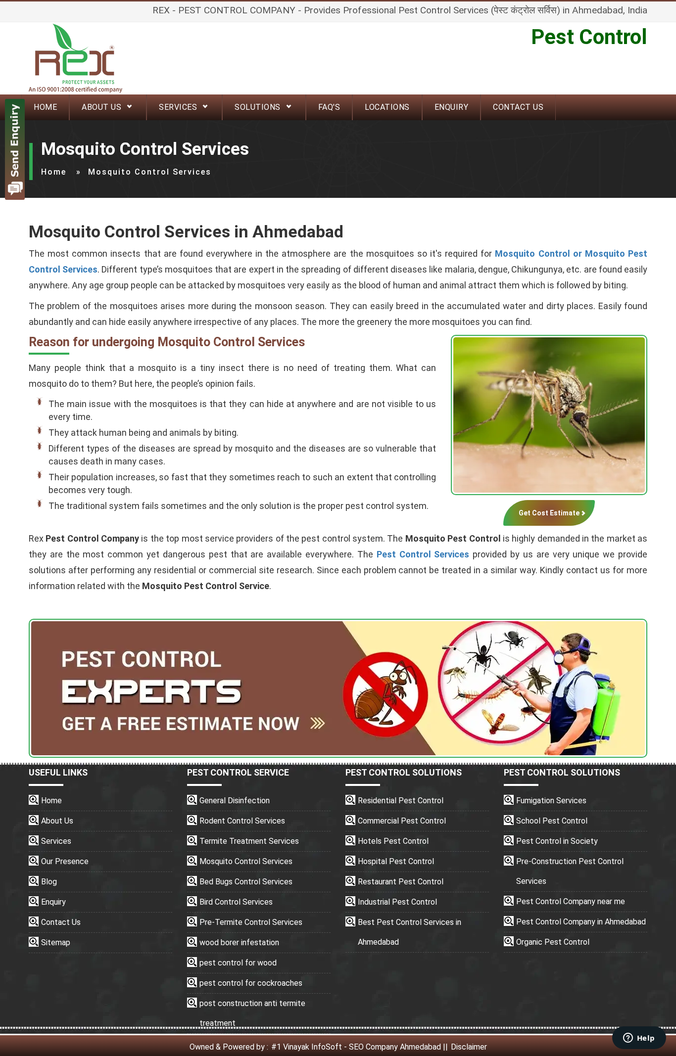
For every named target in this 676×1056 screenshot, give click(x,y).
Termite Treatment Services (249, 841)
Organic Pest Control (552, 942)
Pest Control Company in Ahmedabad (581, 921)
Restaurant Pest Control (400, 881)
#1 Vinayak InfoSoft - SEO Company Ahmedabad (356, 1047)
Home (53, 172)
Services (178, 107)
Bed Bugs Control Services (245, 881)
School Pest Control (551, 821)
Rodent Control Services (242, 821)
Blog (49, 881)
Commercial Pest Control (402, 821)
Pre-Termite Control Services (250, 922)
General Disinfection (234, 800)
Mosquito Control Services (245, 861)
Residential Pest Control (400, 800)
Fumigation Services (551, 800)
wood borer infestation (239, 942)
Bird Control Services (236, 902)
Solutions (258, 107)
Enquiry (452, 107)
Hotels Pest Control (393, 841)
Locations (387, 107)
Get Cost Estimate (549, 513)
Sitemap (55, 942)
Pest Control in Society (557, 841)
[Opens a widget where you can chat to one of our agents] (639, 1038)
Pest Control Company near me (570, 901)
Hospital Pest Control (396, 861)
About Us (101, 107)
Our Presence (65, 861)
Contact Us (518, 107)
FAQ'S (329, 107)
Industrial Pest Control (397, 902)
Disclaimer (469, 1047)
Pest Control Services (423, 554)
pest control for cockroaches (250, 983)
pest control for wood (238, 962)
